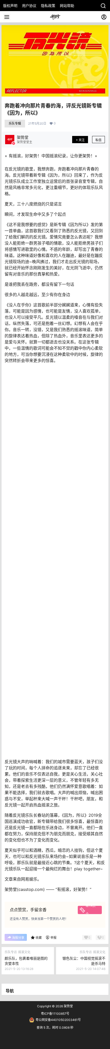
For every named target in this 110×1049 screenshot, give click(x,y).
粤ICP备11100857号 (55, 1014)
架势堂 (68, 1006)
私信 (98, 140)
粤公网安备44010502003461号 (58, 1020)
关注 (82, 140)
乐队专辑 (15, 123)
